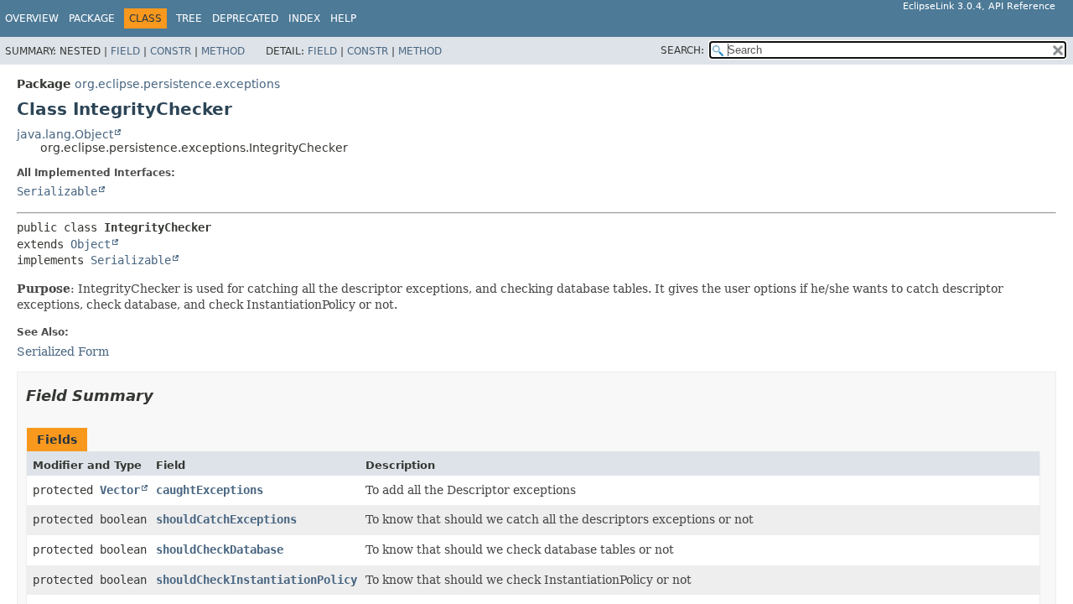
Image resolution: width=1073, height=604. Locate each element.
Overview (32, 18)
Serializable (57, 191)
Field (125, 51)
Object (90, 244)
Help (343, 18)
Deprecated (245, 18)
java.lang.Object (65, 134)
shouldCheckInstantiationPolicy (256, 579)
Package (92, 18)
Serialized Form (63, 351)
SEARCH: (682, 50)
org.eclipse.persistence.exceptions (177, 84)
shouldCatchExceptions (226, 519)
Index (304, 18)
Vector (120, 490)
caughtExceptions (209, 490)
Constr (170, 51)
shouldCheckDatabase (219, 549)
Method (223, 51)
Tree (189, 18)
